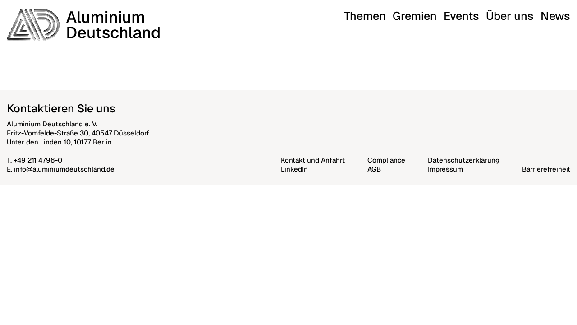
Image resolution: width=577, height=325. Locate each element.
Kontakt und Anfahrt (313, 160)
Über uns (510, 16)
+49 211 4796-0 (38, 160)
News (555, 16)
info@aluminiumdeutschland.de (64, 169)
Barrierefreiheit (546, 169)
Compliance (386, 160)
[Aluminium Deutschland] (83, 25)
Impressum (445, 169)
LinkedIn (294, 169)
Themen (365, 16)
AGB (374, 169)
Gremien (415, 16)
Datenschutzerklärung (463, 160)
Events (461, 16)
